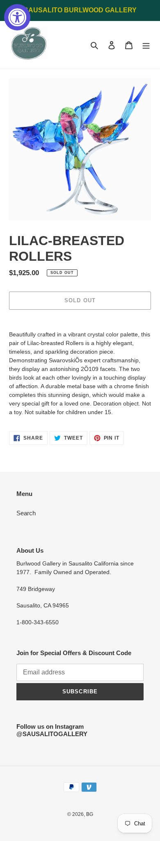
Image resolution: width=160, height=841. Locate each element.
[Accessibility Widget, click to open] (17, 17)
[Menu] (146, 45)
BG (89, 814)
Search (26, 513)
